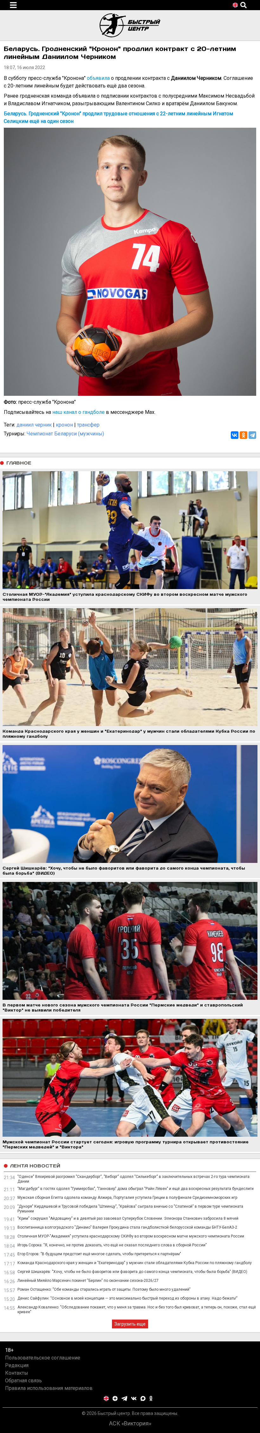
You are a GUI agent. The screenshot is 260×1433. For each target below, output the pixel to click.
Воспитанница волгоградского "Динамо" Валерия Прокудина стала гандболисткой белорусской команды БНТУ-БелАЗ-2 (127, 1227)
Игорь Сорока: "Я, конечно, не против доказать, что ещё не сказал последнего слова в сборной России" (112, 1245)
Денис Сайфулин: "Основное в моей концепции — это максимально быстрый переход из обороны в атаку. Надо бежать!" (127, 1298)
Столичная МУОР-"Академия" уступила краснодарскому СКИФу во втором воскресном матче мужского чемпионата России (130, 1236)
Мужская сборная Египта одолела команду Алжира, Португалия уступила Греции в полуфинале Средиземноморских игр (127, 1197)
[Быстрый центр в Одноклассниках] (151, 1398)
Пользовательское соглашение (42, 1358)
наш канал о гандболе (78, 412)
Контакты (16, 1373)
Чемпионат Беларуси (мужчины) (65, 434)
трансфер (88, 425)
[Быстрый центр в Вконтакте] (134, 1398)
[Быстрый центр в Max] (143, 1398)
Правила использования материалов (49, 1388)
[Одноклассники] (243, 435)
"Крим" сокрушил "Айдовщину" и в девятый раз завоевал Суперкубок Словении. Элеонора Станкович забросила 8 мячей (127, 1218)
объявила (98, 78)
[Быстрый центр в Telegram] (124, 1398)
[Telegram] (252, 435)
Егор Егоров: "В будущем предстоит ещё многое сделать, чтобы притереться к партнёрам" (99, 1254)
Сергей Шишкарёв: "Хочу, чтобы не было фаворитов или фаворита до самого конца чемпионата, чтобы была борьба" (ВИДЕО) (132, 1271)
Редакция (17, 1365)
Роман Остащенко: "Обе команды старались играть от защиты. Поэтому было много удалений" (104, 1289)
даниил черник (34, 425)
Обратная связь (23, 1381)
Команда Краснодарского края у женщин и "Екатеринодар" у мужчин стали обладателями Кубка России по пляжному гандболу (134, 1263)
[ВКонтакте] (234, 435)
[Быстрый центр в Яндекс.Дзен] (115, 1398)
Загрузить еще (130, 1324)
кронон (64, 425)
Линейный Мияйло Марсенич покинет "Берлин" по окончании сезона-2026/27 (88, 1280)
